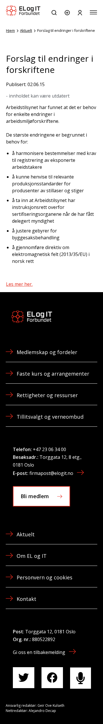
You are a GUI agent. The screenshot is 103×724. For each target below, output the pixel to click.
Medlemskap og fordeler (47, 352)
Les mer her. (19, 284)
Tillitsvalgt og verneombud (50, 416)
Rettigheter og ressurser (47, 395)
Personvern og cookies (44, 577)
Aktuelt (26, 30)
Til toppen (68, 706)
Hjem (10, 30)
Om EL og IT (32, 555)
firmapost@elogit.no (51, 473)
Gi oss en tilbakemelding (39, 652)
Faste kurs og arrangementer (53, 373)
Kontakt (26, 598)
